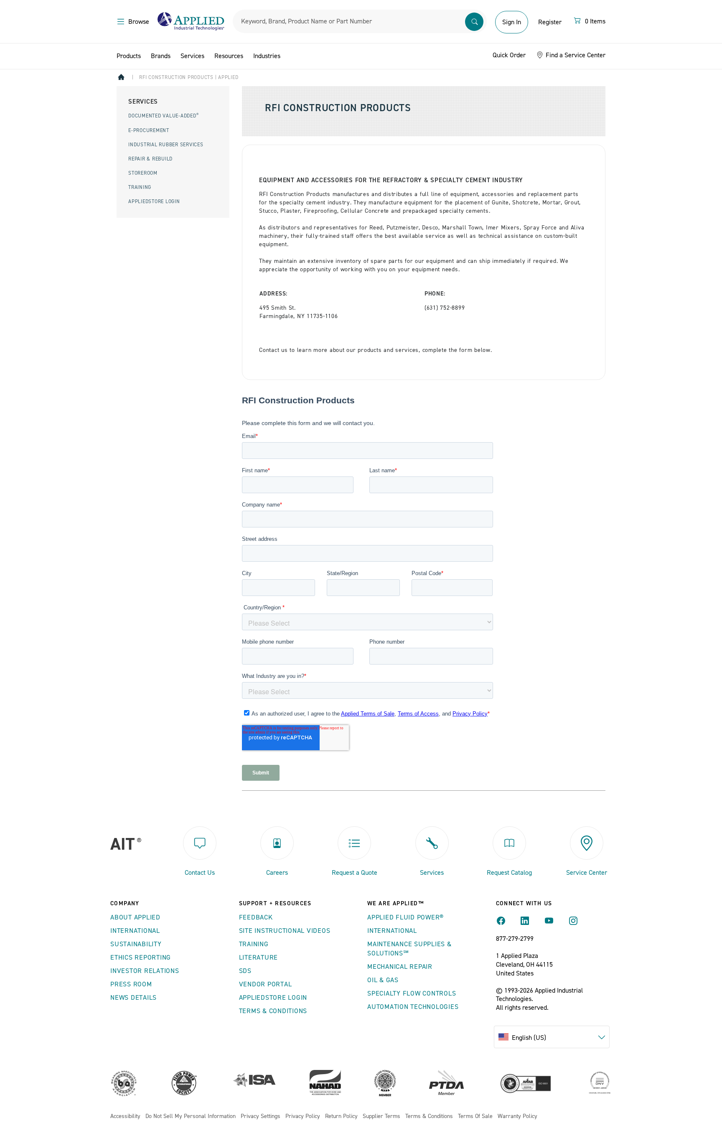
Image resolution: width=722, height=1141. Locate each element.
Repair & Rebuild (150, 159)
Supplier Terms (381, 1116)
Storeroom (143, 173)
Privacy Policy (302, 1116)
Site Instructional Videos (284, 931)
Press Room (131, 984)
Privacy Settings (260, 1116)
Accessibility (125, 1116)
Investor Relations (144, 971)
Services (192, 56)
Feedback (256, 917)
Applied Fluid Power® (405, 917)
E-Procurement (148, 130)
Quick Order (509, 55)
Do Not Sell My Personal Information (190, 1116)
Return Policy (341, 1116)
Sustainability (136, 944)
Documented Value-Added (163, 116)
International (135, 931)
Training (139, 187)
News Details (133, 997)
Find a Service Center (574, 55)
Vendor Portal (265, 984)
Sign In (511, 22)
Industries (266, 56)
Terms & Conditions (273, 1011)
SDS (245, 971)
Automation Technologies (412, 1007)
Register (550, 22)
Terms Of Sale (475, 1116)
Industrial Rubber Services (165, 145)
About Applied (135, 917)
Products (129, 56)
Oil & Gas (383, 980)
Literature (258, 957)
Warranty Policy (517, 1116)
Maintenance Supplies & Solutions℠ (409, 949)
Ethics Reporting (140, 957)
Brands (160, 56)
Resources (228, 56)
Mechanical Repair (399, 967)
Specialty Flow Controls (411, 993)
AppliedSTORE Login (154, 202)
